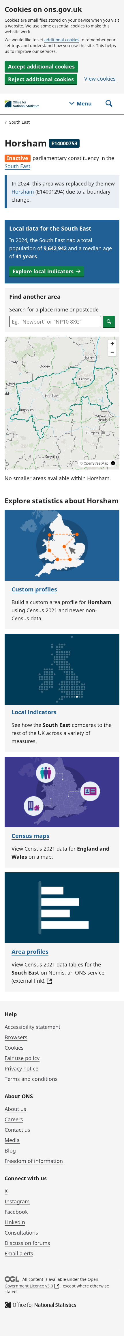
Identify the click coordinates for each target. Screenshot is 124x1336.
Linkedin (15, 1222)
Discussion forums (27, 1242)
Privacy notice (21, 1068)
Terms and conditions (31, 1078)
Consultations (21, 1232)
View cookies (100, 78)
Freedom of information (34, 1160)
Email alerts (19, 1253)
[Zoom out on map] (112, 352)
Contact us (17, 1129)
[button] (46, 271)
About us (15, 1108)
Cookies (14, 1047)
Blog (10, 1150)
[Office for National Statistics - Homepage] (22, 104)
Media (12, 1140)
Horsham (23, 191)
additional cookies (61, 39)
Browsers (16, 1037)
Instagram (17, 1201)
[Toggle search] (109, 104)
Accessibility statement (32, 1026)
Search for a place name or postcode (54, 309)
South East (19, 122)
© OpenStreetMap (94, 463)
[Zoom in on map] (112, 343)
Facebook (16, 1211)
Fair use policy (22, 1058)
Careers (14, 1119)
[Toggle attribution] (113, 463)
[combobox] (55, 321)
